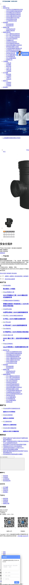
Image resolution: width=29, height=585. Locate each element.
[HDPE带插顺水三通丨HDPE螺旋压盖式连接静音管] (8, 292)
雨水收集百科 (10, 25)
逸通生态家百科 (10, 30)
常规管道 (5, 500)
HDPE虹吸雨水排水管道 (12, 17)
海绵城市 (5, 22)
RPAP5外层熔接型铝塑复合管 (14, 393)
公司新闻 (8, 85)
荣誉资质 (8, 74)
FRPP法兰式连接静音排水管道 (14, 9)
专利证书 (8, 79)
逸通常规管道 (7, 32)
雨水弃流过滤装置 (10, 279)
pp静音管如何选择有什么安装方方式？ (13, 447)
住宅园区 (8, 64)
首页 (4, 6)
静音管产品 (6, 8)
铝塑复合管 (9, 59)
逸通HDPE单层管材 (8, 418)
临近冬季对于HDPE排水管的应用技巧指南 (14, 444)
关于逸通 (5, 72)
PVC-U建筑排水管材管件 (13, 33)
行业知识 (8, 82)
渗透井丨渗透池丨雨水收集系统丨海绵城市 (16, 276)
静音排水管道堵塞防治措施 (10, 449)
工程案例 (5, 61)
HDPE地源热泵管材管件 (12, 43)
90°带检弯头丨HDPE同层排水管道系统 (16, 332)
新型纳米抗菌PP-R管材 (12, 46)
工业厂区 (8, 67)
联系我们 (5, 87)
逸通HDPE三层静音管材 (9, 424)
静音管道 (5, 498)
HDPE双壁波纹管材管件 (12, 384)
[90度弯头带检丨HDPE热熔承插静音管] (7, 309)
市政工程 (8, 69)
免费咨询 (2, 253)
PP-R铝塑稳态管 (10, 56)
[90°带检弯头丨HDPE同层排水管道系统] (7, 328)
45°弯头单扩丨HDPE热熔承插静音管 (15, 325)
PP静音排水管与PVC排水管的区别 (12, 446)
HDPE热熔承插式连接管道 (13, 14)
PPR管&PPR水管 (10, 29)
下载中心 (8, 77)
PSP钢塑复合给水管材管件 (13, 50)
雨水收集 (14, 273)
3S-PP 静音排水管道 (11, 363)
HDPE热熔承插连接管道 (12, 356)
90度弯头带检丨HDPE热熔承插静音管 (15, 312)
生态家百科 (6, 479)
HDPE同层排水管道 (11, 19)
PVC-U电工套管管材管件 (13, 35)
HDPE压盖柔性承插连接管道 (14, 11)
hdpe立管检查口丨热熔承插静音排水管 (15, 347)
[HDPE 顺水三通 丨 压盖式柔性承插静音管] (8, 335)
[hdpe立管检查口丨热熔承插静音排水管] (8, 343)
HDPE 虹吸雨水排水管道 (13, 359)
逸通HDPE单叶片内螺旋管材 (11, 431)
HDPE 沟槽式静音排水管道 (13, 358)
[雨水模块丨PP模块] (7, 285)
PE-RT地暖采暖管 (11, 55)
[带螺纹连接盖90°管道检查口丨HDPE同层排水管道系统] (11, 300)
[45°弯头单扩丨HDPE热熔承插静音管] (7, 322)
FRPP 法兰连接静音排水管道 (14, 351)
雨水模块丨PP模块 (9, 289)
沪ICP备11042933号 (23, 536)
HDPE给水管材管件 (11, 42)
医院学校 (8, 66)
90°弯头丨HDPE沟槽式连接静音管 (14, 319)
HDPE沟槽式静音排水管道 (13, 16)
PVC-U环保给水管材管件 (13, 37)
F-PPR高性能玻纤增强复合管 (14, 48)
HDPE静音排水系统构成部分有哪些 (13, 454)
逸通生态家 (6, 27)
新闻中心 (5, 80)
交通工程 (8, 63)
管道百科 (8, 84)
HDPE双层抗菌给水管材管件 (14, 45)
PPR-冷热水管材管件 (11, 381)
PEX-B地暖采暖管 (11, 58)
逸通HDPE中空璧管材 (9, 411)
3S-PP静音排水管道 (11, 21)
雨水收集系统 (10, 24)
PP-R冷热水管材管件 (11, 38)
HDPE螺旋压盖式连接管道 (13, 12)
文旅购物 (8, 71)
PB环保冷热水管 (10, 53)
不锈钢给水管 (10, 40)
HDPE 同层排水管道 (11, 361)
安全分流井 (3, 273)
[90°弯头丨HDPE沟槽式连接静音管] (13, 315)
